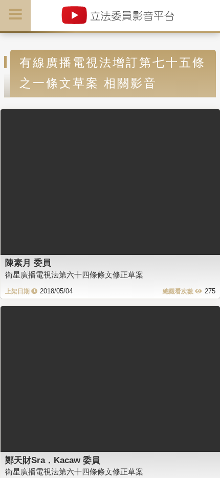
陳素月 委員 (28, 262)
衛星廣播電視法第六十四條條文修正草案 (74, 274)
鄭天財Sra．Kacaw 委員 (52, 460)
